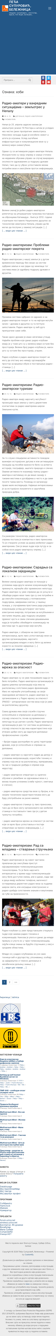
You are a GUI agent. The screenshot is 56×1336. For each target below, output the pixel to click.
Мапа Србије (6, 1229)
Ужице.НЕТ (5, 1234)
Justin (8, 1083)
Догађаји (19, 116)
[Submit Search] (29, 80)
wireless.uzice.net (8, 1222)
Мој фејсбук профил (10, 1193)
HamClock (5, 1205)
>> (16, 982)
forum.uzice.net (7, 1220)
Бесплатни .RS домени (11, 1225)
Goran (9, 1098)
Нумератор (6, 1210)
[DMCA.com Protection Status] (28, 1307)
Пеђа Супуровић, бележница (20, 5)
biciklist (2, 1067)
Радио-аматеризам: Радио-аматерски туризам (23, 387)
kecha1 (2, 1098)
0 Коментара (10, 119)
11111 (21, 1081)
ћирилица (5, 997)
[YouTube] (43, 82)
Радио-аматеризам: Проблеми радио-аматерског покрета (25, 247)
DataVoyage (6, 1186)
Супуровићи (6, 1231)
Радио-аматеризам (33, 116)
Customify (29, 1254)
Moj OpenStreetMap (10, 1189)
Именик (4, 1208)
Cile (1, 1096)
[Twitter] (49, 78)
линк (28, 1284)
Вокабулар (5, 1227)
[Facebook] (43, 78)
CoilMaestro (6, 1203)
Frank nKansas (17, 1083)
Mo (19, 1085)
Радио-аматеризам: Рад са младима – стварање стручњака (27, 847)
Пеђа (22, 1065)
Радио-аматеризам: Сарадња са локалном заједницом (27, 569)
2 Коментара (43, 673)
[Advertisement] (28, 46)
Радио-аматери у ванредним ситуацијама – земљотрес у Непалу (24, 107)
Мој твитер (5, 1191)
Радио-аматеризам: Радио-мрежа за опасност (23, 665)
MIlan (12, 1096)
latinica (15, 997)
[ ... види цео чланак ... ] (14, 230)
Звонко (2, 1160)
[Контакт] (49, 82)
